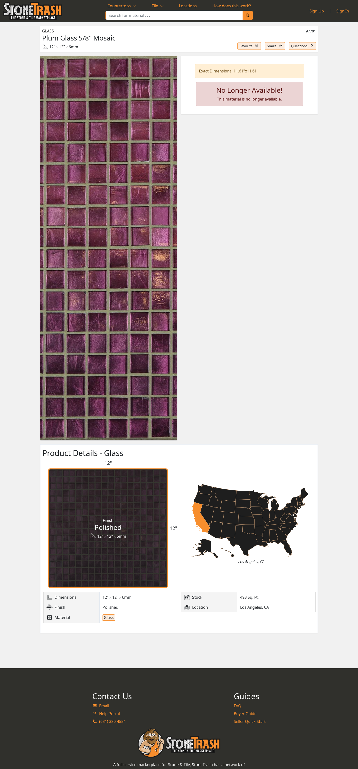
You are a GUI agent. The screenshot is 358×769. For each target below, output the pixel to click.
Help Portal (109, 713)
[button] (108, 248)
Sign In (342, 11)
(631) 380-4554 (112, 721)
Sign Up (317, 11)
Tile (155, 6)
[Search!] (248, 15)
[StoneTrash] (179, 743)
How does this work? (231, 6)
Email (104, 705)
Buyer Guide (245, 713)
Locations (188, 6)
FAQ (237, 705)
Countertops (119, 6)
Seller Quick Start (250, 721)
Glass (48, 31)
